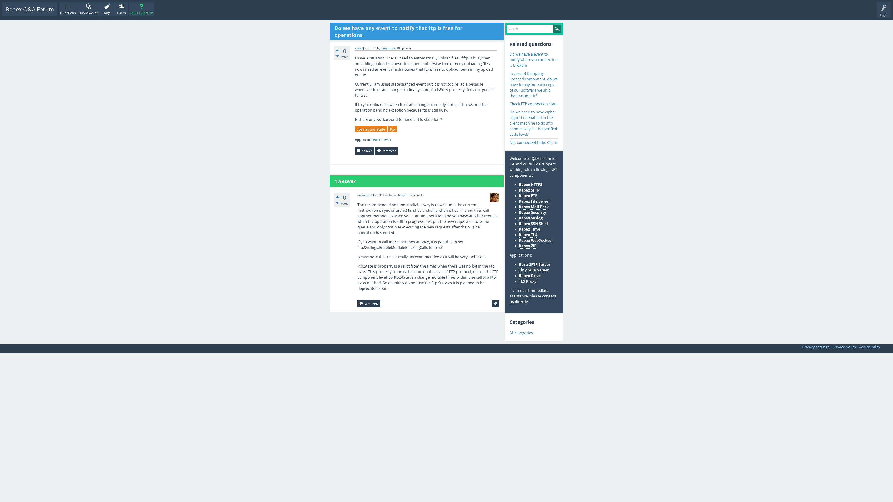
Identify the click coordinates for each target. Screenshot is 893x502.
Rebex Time (529, 229)
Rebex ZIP (527, 245)
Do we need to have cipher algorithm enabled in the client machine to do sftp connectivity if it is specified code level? (533, 123)
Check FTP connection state (534, 103)
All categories (521, 332)
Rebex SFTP (529, 190)
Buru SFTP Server (534, 264)
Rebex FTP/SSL (381, 140)
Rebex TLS (528, 234)
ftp (392, 129)
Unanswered (88, 13)
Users (121, 13)
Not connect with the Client (533, 142)
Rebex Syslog (531, 218)
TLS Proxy (527, 281)
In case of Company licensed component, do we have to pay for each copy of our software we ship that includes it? (534, 84)
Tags (107, 13)
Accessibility (869, 347)
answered (363, 195)
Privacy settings (816, 347)
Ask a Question (141, 13)
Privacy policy (844, 347)
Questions (68, 13)
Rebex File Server (534, 201)
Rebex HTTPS (530, 184)
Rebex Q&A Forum (30, 9)
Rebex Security (532, 212)
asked (359, 48)
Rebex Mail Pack (534, 206)
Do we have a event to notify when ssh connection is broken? (534, 60)
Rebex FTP (528, 195)
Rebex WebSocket (535, 240)
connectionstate (371, 129)
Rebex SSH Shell (533, 223)
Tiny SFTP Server (534, 270)
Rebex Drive (530, 275)
